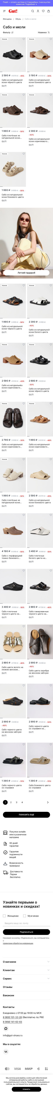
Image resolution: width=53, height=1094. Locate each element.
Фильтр (6, 32)
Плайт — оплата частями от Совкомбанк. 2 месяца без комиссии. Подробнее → (26, 3)
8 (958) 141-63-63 (12, 1021)
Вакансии (8, 995)
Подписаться (26, 932)
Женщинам (13, 916)
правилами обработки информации (18, 943)
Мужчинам (33, 916)
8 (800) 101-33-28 (12, 1017)
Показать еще (26, 814)
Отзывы (7, 986)
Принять (26, 1089)
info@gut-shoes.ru (13, 1035)
